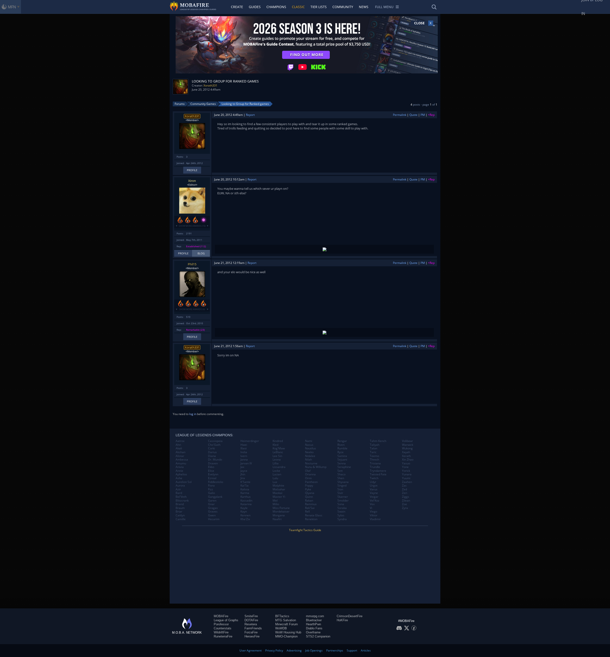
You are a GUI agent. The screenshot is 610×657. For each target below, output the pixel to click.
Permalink (399, 115)
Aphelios (181, 474)
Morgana (279, 515)
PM (423, 115)
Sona (340, 504)
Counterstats (222, 628)
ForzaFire (251, 632)
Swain (341, 511)
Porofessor (221, 624)
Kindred (278, 441)
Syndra (342, 519)
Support (352, 650)
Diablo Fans (314, 628)
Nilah (308, 460)
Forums (180, 104)
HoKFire (342, 620)
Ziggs (405, 497)
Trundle (375, 467)
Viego (373, 511)
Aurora (180, 486)
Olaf (307, 471)
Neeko (309, 452)
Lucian (277, 474)
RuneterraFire (223, 636)
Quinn (309, 497)
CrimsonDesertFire (349, 616)
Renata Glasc (313, 515)
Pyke (308, 489)
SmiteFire (251, 616)
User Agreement (250, 650)
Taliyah (374, 445)
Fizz (210, 489)
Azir (178, 489)
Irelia (243, 452)
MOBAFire (221, 616)
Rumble (342, 448)
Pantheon (311, 482)
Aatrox (180, 441)
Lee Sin (277, 456)
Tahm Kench (378, 441)
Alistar (180, 456)
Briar (179, 511)
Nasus (309, 445)
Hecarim (213, 519)
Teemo (374, 456)
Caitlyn (180, 515)
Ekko (211, 467)
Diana (212, 456)
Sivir (340, 493)
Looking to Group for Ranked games (245, 104)
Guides (255, 7)
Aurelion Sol (184, 482)
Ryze (340, 452)
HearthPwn (313, 624)
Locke (276, 471)
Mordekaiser (281, 511)
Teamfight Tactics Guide (305, 530)
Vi (371, 508)
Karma (244, 493)
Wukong (407, 448)
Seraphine (344, 467)
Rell (307, 511)
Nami (308, 441)
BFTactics (282, 616)
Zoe (404, 504)
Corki (211, 448)
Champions (276, 7)
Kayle (244, 508)
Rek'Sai (310, 508)
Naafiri (277, 519)
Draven (213, 463)
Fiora (211, 486)
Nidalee (310, 456)
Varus (373, 489)
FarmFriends (253, 628)
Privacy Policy (274, 650)
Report (250, 115)
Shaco (341, 474)
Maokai (277, 493)
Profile (192, 170)
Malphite (278, 486)
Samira (342, 456)
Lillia (276, 463)
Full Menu (384, 7)
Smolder (343, 501)
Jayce (243, 471)
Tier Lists (318, 7)
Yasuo (406, 463)
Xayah (406, 452)
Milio (276, 504)
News (363, 7)
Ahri (178, 445)
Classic (298, 7)
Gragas (213, 508)
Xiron (192, 181)
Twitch (374, 478)
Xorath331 (210, 85)
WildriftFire (221, 632)
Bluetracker (314, 620)
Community (342, 7)
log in (192, 414)
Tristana (375, 463)
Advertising (294, 650)
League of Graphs (226, 620)
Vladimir (375, 519)
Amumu (181, 463)
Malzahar (279, 489)
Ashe (179, 478)
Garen (212, 501)
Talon (373, 448)
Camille (181, 519)
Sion (340, 489)
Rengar (342, 441)
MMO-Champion (286, 636)
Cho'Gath (214, 445)
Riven (341, 445)
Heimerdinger (249, 441)
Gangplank (215, 497)
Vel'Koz (374, 501)
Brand (180, 504)
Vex (372, 504)
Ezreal (212, 478)
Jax (242, 467)
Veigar (374, 497)
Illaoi (243, 448)
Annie (179, 471)
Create (237, 7)
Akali (179, 448)
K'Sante (245, 482)
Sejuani (342, 460)
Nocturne (311, 463)
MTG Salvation (285, 620)
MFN (12, 7)
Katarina (246, 504)
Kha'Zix (245, 519)
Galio (211, 493)
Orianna (310, 474)
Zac (404, 486)
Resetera (250, 624)
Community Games (203, 104)
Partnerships (334, 650)
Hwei (243, 445)
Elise (211, 471)
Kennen (245, 515)
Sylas (340, 515)
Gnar (211, 504)
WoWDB (281, 628)
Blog (201, 253)
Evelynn (213, 474)
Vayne (374, 493)
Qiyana (309, 493)
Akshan (180, 452)
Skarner (342, 497)
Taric (373, 452)
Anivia (180, 467)
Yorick (406, 471)
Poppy (309, 486)
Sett (340, 471)
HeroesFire (251, 636)
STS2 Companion (318, 636)
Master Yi (279, 497)
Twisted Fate (378, 474)
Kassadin (246, 501)
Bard (179, 493)
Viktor (373, 515)
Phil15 (192, 264)
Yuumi (406, 478)
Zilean (406, 501)
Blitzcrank (182, 501)
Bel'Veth (181, 497)
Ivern (243, 456)
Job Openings (314, 650)
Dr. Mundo (215, 460)
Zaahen (407, 482)
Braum (180, 508)
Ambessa (182, 460)
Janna (244, 460)
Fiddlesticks (215, 482)
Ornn (308, 478)
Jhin (242, 474)
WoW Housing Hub (288, 632)
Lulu (275, 478)
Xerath (406, 456)
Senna (341, 463)
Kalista (244, 489)
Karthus (245, 497)
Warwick (407, 445)
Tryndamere (378, 471)
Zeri (404, 493)
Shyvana (343, 482)
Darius (212, 452)
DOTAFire (251, 620)
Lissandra (279, 467)
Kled (275, 445)
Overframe (313, 632)
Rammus (311, 504)
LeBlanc (278, 452)
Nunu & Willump (315, 467)
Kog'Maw (279, 448)
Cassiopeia (215, 441)
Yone (405, 467)
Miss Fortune (281, 508)
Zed (404, 489)
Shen (340, 478)
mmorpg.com (315, 616)
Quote (413, 115)
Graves (213, 511)
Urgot (373, 486)
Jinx (242, 478)
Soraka (342, 508)
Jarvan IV (246, 463)
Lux (275, 482)
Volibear (407, 441)
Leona (277, 460)
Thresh (374, 460)
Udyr (373, 482)
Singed (341, 486)
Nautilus (310, 448)
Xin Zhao (407, 460)
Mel (275, 501)
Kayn (243, 511)
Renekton (311, 519)
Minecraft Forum (286, 624)
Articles (366, 650)
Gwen (212, 515)
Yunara (407, 474)
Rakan (309, 501)
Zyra (405, 508)
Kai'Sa (244, 486)
